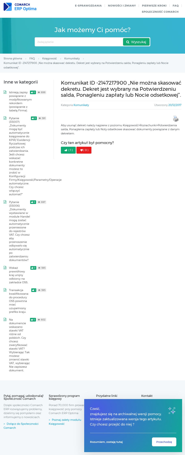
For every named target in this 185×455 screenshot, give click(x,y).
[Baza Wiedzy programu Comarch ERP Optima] (20, 7)
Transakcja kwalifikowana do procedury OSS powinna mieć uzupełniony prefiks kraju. (18, 301)
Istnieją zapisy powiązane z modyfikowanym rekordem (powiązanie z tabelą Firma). (20, 101)
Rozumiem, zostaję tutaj (106, 442)
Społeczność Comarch (160, 11)
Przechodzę (164, 442)
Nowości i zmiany (122, 5)
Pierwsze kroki (154, 5)
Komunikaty (81, 105)
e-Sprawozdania (88, 5)
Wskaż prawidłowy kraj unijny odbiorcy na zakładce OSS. (18, 275)
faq (176, 5)
